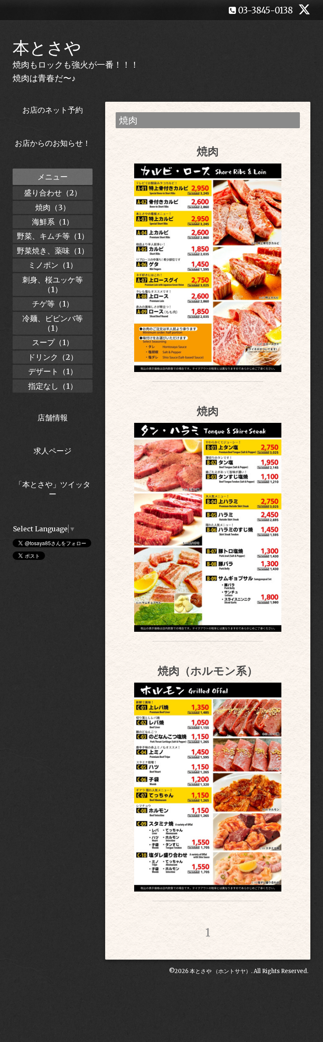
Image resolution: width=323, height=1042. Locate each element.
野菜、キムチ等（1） (53, 236)
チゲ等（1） (53, 304)
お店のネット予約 (52, 110)
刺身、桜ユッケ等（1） (52, 284)
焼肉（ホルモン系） (208, 671)
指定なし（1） (52, 386)
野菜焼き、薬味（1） (53, 251)
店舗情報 (52, 417)
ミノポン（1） (52, 265)
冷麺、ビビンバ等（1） (52, 323)
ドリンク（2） (53, 357)
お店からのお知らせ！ (52, 143)
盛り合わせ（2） (53, 193)
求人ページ (52, 451)
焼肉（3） (52, 207)
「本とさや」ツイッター (52, 489)
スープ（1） (53, 342)
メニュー (52, 177)
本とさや (47, 47)
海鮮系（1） (53, 222)
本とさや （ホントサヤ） (220, 971)
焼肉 (208, 151)
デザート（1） (52, 371)
